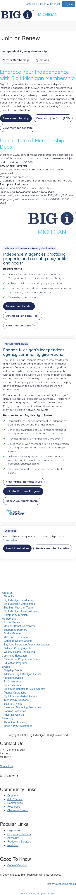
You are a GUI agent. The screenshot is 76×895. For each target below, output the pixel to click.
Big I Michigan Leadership (19, 600)
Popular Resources (15, 711)
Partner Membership (15, 60)
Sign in (69, 4)
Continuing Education (14, 655)
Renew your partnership (22, 501)
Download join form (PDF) (53, 118)
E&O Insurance (12, 681)
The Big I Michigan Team (18, 607)
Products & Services (19, 841)
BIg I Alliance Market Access (20, 696)
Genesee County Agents (18, 641)
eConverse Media (65, 884)
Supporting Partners (15, 629)
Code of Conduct (50, 4)
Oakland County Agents (17, 648)
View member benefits (17, 128)
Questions (42, 60)
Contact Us (31, 4)
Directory (12, 795)
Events (6, 666)
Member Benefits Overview (19, 626)
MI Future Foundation (16, 637)
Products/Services (12, 677)
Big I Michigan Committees (19, 604)
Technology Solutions (16, 700)
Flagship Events (13, 670)
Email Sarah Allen (17, 548)
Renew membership (16, 118)
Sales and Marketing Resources (22, 707)
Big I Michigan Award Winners (21, 611)
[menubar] (43, 3)
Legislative (13, 830)
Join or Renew (12, 622)
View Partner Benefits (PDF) (24, 481)
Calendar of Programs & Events (22, 659)
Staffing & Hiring (13, 703)
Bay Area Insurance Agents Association (27, 644)
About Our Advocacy (16, 722)
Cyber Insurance (13, 685)
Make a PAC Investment (18, 726)
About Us (7, 592)
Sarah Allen (10, 540)
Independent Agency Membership (24, 51)
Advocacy (7, 718)
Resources (13, 806)
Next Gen (12, 845)
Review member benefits (52, 548)
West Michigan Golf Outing (19, 652)
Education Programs (15, 663)
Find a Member (13, 633)
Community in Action (16, 615)
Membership (9, 618)
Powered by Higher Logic (38, 893)
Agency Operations (15, 692)
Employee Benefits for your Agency (24, 689)
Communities (15, 803)
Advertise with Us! (14, 714)
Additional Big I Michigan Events (22, 674)
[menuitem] (32, 3)
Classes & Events (17, 810)
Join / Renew (15, 799)
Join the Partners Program (23, 491)
